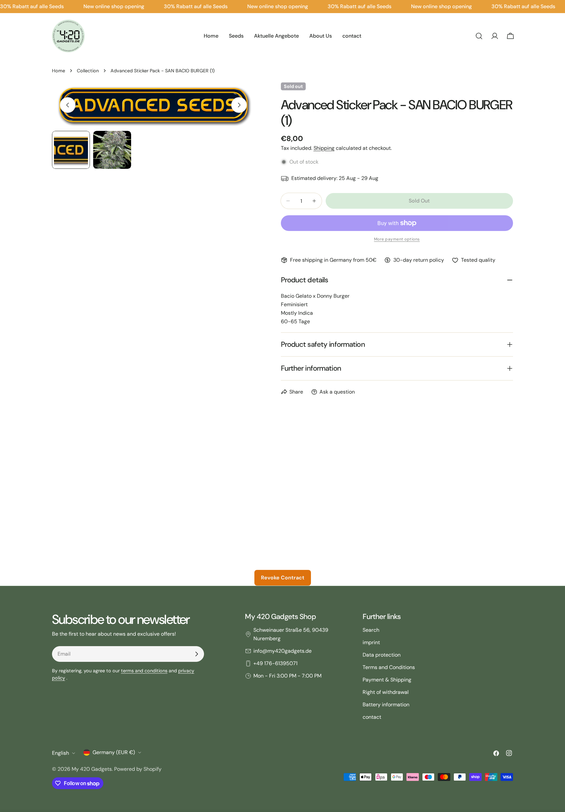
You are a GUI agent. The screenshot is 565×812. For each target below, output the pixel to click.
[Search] (479, 36)
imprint (371, 642)
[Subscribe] (196, 654)
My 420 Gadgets (92, 769)
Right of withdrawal (386, 692)
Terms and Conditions (389, 667)
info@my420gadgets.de (282, 650)
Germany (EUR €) (114, 752)
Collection (88, 71)
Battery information (386, 704)
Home (58, 71)
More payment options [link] (397, 239)
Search (371, 630)
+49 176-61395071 (275, 663)
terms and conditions (144, 671)
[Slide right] (239, 105)
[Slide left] (68, 105)
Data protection (382, 654)
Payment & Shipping (387, 679)
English (60, 753)
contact (372, 717)
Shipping (324, 148)
